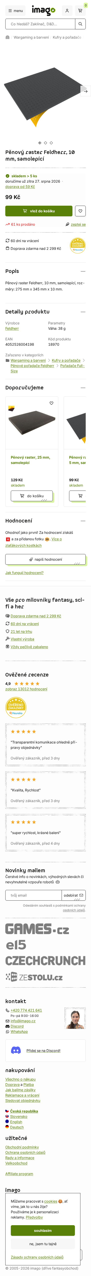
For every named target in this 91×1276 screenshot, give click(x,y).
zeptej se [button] (78, 224)
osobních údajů (74, 910)
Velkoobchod (16, 1163)
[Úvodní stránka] (7, 37)
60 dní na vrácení (25, 623)
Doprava (12, 1084)
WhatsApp (19, 1031)
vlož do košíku (42, 211)
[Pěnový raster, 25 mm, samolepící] (32, 451)
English (16, 1121)
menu (18, 10)
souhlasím (43, 1230)
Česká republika (24, 1111)
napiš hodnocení (48, 559)
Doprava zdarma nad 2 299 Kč (36, 616)
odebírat (71, 895)
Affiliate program (19, 1173)
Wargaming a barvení (31, 37)
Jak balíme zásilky (20, 1089)
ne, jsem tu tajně (43, 1244)
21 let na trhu (21, 631)
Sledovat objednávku (22, 1100)
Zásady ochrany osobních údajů (37, 1257)
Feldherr (12, 328)
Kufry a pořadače (67, 37)
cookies (50, 1201)
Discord (17, 1026)
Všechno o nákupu (20, 1079)
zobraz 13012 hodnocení (26, 689)
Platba (28, 1084)
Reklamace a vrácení (22, 1095)
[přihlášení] (67, 10)
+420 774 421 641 (26, 1010)
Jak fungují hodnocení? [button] (24, 572)
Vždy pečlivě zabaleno (29, 647)
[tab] (39, 143)
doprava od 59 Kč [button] (20, 186)
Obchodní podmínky (22, 1147)
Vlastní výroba (22, 639)
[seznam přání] (80, 211)
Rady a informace (19, 1157)
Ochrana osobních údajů (25, 1152)
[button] (45, 271)
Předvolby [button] (34, 1217)
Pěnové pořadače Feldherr (32, 365)
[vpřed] (85, 91)
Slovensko (18, 1116)
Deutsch (17, 1127)
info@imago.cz (23, 1020)
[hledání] (80, 24)
